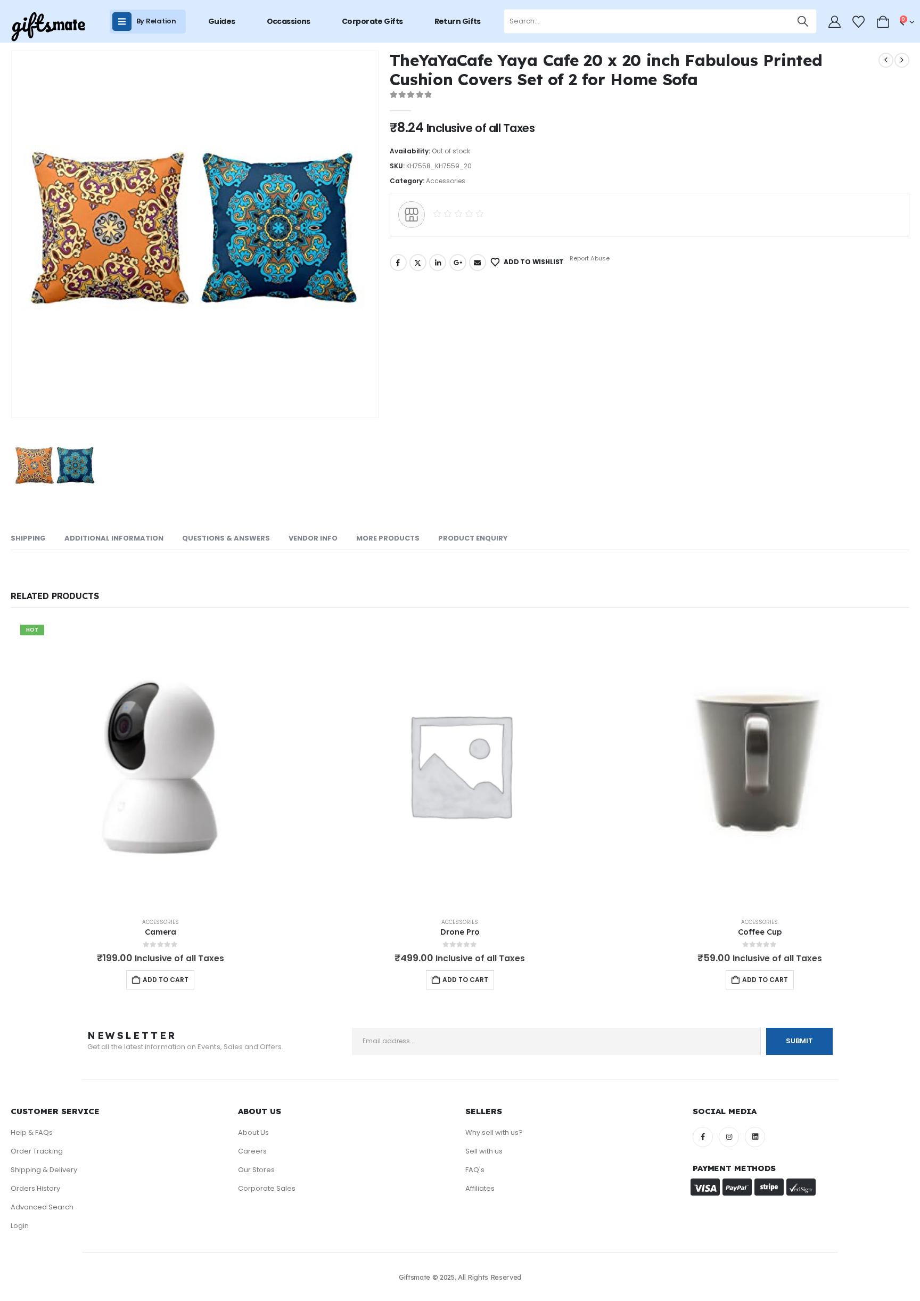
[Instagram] (729, 1137)
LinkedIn (437, 262)
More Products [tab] (388, 538)
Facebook (398, 262)
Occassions (288, 21)
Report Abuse (589, 258)
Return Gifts (457, 21)
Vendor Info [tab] (313, 538)
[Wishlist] (858, 21)
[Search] (803, 21)
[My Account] (834, 21)
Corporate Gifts (372, 21)
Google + (457, 262)
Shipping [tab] (28, 538)
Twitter (417, 262)
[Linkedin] (755, 1137)
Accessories (445, 180)
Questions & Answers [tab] (226, 538)
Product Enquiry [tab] (473, 538)
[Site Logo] (48, 27)
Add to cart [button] (165, 979)
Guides (221, 21)
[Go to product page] (460, 765)
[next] (901, 60)
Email (477, 262)
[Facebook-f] (703, 1137)
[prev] (885, 60)
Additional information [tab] (113, 538)
